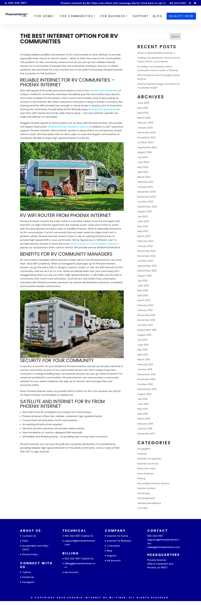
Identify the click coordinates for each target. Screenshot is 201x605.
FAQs (25, 540)
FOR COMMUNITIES (76, 16)
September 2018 (146, 389)
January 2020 (145, 310)
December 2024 (146, 132)
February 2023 (145, 241)
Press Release (145, 473)
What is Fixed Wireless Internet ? (156, 53)
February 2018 (145, 423)
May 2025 (142, 108)
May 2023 (142, 226)
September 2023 (147, 206)
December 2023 (146, 191)
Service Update (146, 488)
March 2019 (143, 359)
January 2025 (145, 127)
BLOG (158, 16)
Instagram (28, 582)
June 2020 (143, 285)
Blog (109, 550)
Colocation (113, 545)
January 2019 (144, 369)
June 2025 (143, 102)
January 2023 (145, 246)
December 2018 (146, 374)
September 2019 (146, 329)
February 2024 (145, 181)
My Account (71, 572)
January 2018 (144, 428)
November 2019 (146, 320)
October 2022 (145, 260)
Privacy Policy (30, 554)
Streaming (143, 493)
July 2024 (142, 157)
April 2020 (142, 295)
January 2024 (145, 186)
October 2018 (145, 384)
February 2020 (145, 305)
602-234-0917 (73, 535)
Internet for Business (149, 458)
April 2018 (142, 413)
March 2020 (143, 300)
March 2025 (144, 117)
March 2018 (143, 418)
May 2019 (142, 349)
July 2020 (142, 280)
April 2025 (142, 112)
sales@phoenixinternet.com (163, 547)
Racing (141, 478)
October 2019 (145, 325)
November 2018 (146, 379)
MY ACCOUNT (178, 3)
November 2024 (146, 137)
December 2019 (146, 315)
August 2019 (144, 334)
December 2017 (146, 433)
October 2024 (145, 142)
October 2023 (145, 201)
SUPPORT (141, 16)
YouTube (142, 508)
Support (112, 555)
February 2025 (145, 122)
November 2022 (146, 256)
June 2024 (143, 162)
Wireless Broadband (149, 503)
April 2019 (142, 354)
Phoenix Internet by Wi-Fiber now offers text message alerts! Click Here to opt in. (114, 3)
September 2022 (147, 265)
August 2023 (144, 211)
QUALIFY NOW (181, 16)
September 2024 (147, 147)
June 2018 (143, 404)
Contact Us (29, 535)
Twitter (26, 572)
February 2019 (145, 364)
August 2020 (144, 275)
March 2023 (143, 236)
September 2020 (147, 270)
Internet (142, 453)
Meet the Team (146, 468)
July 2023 (142, 216)
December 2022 (146, 251)
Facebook (28, 577)
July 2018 (142, 399)
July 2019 (142, 339)
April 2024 (142, 172)
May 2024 (142, 167)
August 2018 (144, 394)
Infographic (144, 448)
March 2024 (144, 177)
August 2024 (144, 152)
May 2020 (142, 290)
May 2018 (142, 408)
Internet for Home (147, 463)
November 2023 (146, 196)
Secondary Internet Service (153, 483)
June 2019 (143, 344)
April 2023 (142, 231)
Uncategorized (146, 498)
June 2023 (143, 221)
